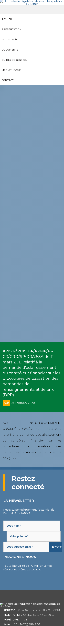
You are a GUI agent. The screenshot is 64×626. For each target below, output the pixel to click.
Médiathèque (11, 70)
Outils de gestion (14, 60)
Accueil (7, 19)
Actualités (10, 39)
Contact (8, 80)
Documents (10, 49)
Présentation (11, 29)
